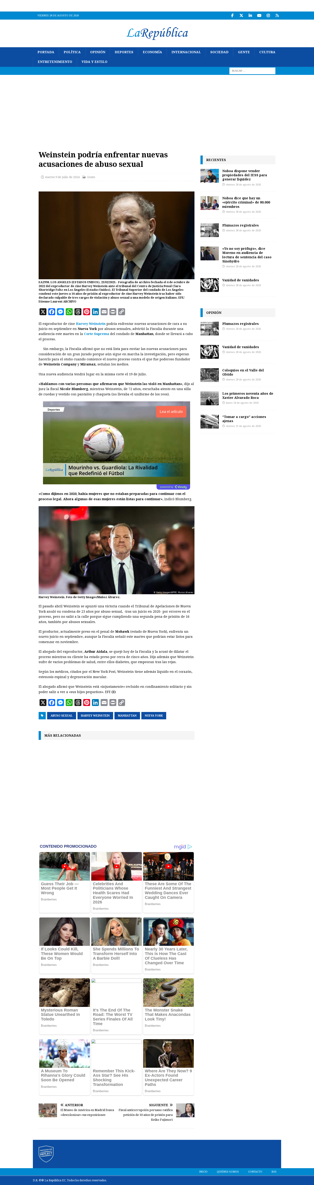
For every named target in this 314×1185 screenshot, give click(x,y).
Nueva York (154, 715)
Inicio (203, 1171)
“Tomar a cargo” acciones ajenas (244, 419)
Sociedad (219, 52)
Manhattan (127, 715)
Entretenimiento (55, 62)
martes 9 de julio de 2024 (62, 177)
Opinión (97, 52)
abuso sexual (62, 715)
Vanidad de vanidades (240, 280)
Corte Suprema (96, 334)
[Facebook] (232, 16)
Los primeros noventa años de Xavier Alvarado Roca (247, 395)
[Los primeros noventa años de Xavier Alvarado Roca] (209, 398)
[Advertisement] (157, 109)
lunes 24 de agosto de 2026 (242, 402)
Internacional (186, 52)
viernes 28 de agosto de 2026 (243, 184)
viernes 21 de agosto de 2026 (243, 426)
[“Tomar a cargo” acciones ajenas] (209, 422)
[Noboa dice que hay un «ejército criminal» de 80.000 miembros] (209, 203)
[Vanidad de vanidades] (209, 285)
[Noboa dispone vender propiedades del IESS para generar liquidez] (209, 176)
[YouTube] (259, 16)
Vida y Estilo (94, 62)
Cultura (267, 52)
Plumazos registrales (240, 225)
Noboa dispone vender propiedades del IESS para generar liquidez (244, 175)
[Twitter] (241, 16)
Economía (152, 52)
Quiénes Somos (228, 1171)
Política (72, 52)
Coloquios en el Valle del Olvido (243, 372)
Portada (45, 52)
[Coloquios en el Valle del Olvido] (209, 375)
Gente (244, 52)
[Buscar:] (252, 70)
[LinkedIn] (250, 16)
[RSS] (277, 16)
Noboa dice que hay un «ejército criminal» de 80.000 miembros (246, 202)
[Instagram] (268, 16)
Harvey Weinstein (91, 324)
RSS (274, 1171)
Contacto (255, 1171)
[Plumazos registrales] (209, 230)
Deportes (124, 52)
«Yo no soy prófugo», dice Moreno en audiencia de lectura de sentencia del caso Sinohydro (246, 254)
